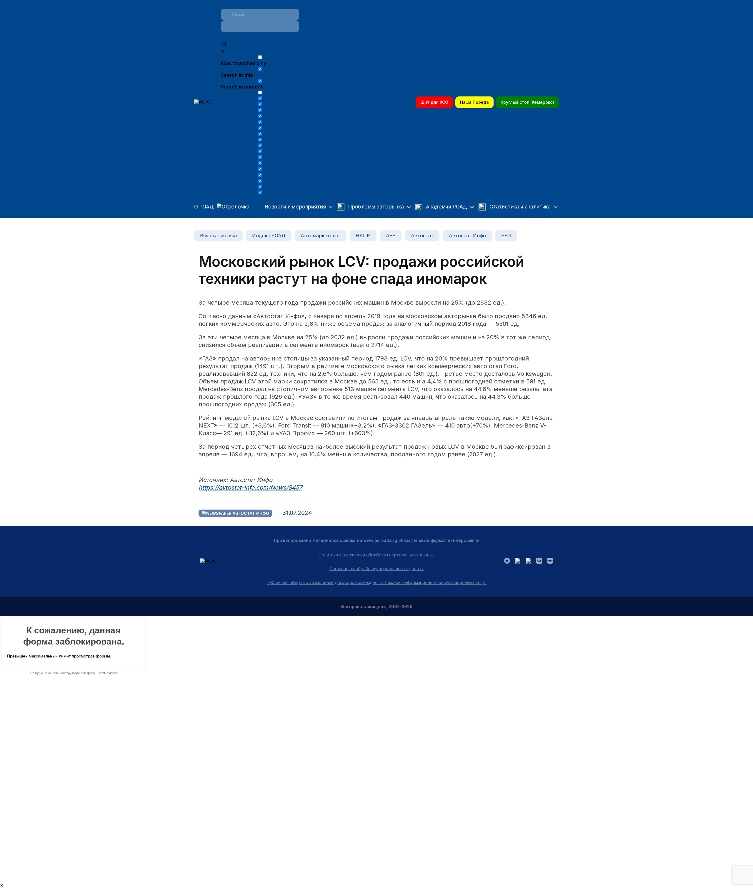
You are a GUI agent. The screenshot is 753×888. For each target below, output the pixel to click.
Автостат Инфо (467, 235)
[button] (294, 207)
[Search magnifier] (224, 45)
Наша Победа (474, 102)
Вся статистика (218, 235)
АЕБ (391, 235)
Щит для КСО (434, 102)
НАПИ (363, 235)
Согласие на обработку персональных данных (376, 568)
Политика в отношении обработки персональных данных (376, 554)
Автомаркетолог (320, 235)
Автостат (422, 235)
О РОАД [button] (204, 207)
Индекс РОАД (268, 235)
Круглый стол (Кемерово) (527, 102)
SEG (506, 235)
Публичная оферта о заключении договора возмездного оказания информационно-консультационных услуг (377, 582)
